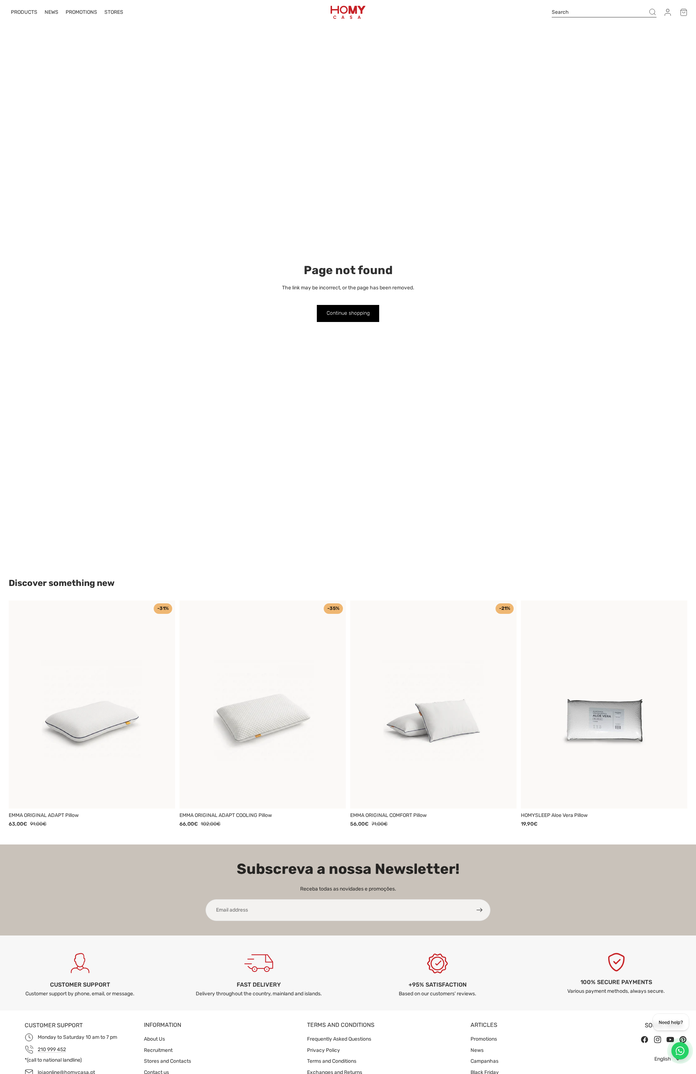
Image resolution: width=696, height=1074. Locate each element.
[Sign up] (479, 910)
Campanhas (484, 1061)
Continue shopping (348, 313)
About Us (154, 1039)
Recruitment (158, 1050)
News (477, 1050)
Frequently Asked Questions (339, 1039)
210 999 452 (52, 1049)
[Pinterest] (683, 1039)
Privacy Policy (323, 1050)
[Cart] (684, 12)
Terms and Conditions (331, 1061)
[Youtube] (670, 1039)
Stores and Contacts (167, 1061)
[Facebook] (644, 1039)
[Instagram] (657, 1039)
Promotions (484, 1039)
